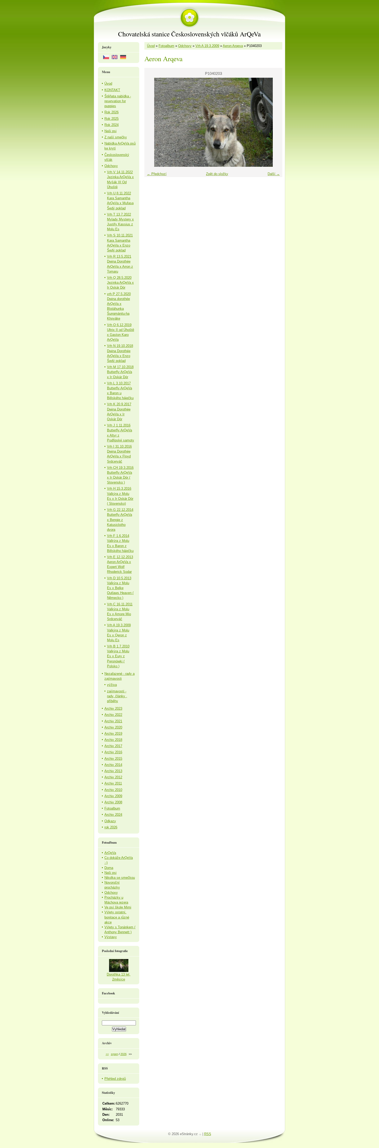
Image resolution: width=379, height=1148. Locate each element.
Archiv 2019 (113, 733)
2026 (123, 1054)
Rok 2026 (111, 112)
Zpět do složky (217, 174)
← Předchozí (157, 174)
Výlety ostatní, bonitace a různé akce (116, 917)
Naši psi (110, 131)
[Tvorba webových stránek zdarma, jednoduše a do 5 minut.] (200, 1134)
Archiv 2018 (113, 740)
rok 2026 (110, 827)
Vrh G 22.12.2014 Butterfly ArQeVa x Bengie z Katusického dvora (120, 520)
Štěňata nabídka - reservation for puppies (117, 101)
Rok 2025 (111, 119)
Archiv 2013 (113, 771)
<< (107, 1054)
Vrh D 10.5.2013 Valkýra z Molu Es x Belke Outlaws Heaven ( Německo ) (120, 588)
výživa (112, 685)
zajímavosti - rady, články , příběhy (117, 696)
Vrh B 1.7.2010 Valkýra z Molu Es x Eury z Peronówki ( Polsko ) (118, 656)
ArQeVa (110, 853)
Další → (274, 174)
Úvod (151, 46)
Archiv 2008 (113, 802)
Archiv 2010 (113, 790)
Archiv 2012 (113, 777)
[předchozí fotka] (153, 122)
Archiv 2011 (113, 783)
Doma (108, 868)
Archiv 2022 (113, 715)
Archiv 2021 (113, 721)
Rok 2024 (111, 125)
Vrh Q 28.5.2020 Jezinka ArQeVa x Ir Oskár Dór (120, 282)
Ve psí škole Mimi (117, 907)
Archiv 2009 (113, 796)
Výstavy (110, 937)
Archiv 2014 (113, 765)
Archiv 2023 (113, 708)
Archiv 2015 (113, 759)
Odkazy (110, 821)
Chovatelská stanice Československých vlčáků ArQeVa (189, 33)
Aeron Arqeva (233, 46)
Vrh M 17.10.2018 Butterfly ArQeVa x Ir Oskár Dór (120, 372)
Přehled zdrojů (115, 1079)
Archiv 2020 (113, 727)
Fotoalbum (166, 46)
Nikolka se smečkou (119, 878)
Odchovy (185, 46)
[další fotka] (274, 122)
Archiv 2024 (113, 815)
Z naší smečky (115, 137)
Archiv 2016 (113, 752)
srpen (114, 1054)
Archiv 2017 (113, 746)
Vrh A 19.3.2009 (207, 46)
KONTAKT (112, 90)
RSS (207, 1134)
